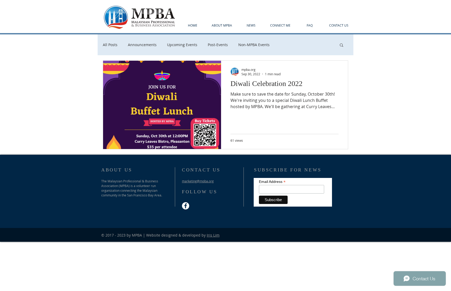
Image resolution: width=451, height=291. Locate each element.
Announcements (142, 44)
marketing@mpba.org (198, 181)
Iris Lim (213, 235)
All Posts (110, 44)
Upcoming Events (182, 44)
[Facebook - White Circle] (185, 205)
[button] (341, 45)
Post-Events (218, 44)
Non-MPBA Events (254, 44)
